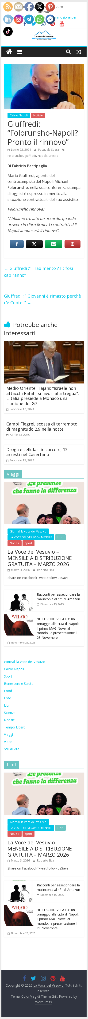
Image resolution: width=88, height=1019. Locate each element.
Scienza (9, 712)
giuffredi (30, 156)
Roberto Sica (45, 570)
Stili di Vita (11, 749)
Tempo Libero (15, 727)
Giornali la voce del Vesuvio (28, 531)
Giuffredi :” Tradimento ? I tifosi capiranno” (38, 271)
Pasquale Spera (49, 150)
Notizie (38, 115)
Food (8, 691)
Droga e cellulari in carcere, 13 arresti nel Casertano (37, 452)
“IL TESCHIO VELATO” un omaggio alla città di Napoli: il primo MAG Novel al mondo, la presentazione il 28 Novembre (58, 628)
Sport (28, 543)
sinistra (53, 156)
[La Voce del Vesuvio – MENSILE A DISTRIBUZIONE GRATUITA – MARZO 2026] (44, 484)
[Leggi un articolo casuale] (79, 52)
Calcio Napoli (19, 115)
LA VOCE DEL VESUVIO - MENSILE (31, 537)
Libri (60, 537)
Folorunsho (15, 156)
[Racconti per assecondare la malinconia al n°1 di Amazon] (19, 592)
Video (8, 741)
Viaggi (8, 734)
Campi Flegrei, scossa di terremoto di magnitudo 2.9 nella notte (41, 426)
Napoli (42, 156)
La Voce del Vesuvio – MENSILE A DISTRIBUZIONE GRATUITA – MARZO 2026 (40, 557)
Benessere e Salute (18, 683)
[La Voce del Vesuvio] (9, 52)
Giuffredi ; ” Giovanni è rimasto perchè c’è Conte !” (42, 299)
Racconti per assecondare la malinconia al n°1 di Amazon (58, 596)
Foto (7, 698)
